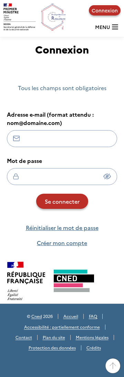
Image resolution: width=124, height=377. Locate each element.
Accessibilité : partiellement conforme (62, 327)
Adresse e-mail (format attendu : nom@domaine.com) (50, 118)
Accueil (70, 316)
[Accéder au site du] (74, 281)
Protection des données (52, 347)
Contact (24, 337)
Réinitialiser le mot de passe (62, 227)
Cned (36, 316)
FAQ (93, 316)
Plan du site (54, 337)
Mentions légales (92, 337)
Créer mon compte (62, 242)
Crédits (93, 347)
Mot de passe (24, 160)
